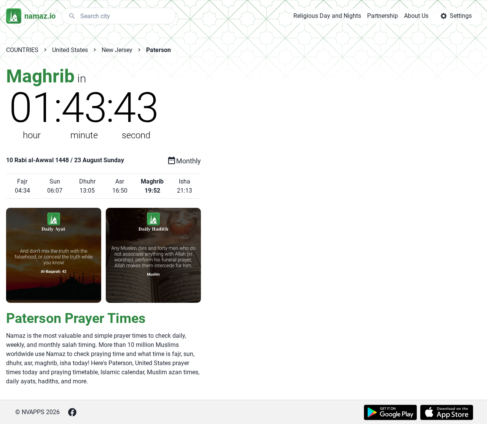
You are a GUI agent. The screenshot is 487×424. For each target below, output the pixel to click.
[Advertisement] (294, 187)
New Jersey (117, 50)
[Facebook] (72, 412)
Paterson (158, 50)
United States (70, 50)
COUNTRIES (22, 50)
